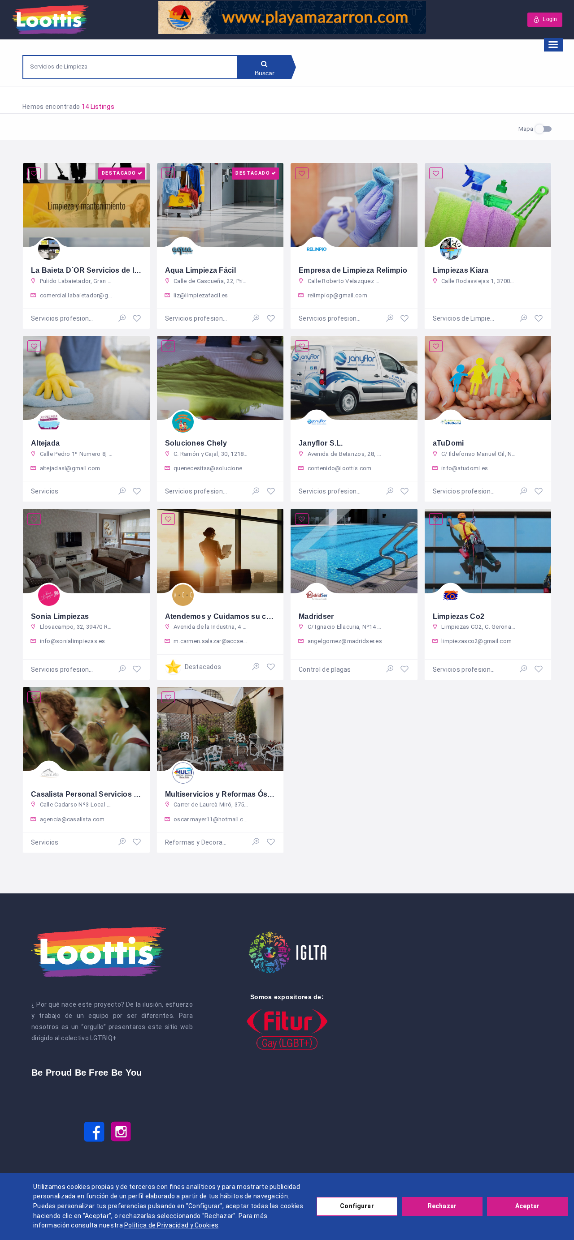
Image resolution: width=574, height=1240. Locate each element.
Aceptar (527, 1206)
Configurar (357, 1206)
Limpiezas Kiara (461, 270)
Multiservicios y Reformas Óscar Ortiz (231, 794)
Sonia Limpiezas (60, 616)
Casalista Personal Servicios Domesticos (103, 794)
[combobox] (130, 66)
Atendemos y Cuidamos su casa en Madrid (240, 616)
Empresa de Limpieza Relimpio (353, 270)
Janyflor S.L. (321, 443)
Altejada (45, 443)
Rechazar (442, 1206)
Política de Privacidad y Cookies (171, 1225)
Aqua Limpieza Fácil (200, 270)
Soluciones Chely (196, 443)
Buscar (265, 73)
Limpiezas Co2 (459, 616)
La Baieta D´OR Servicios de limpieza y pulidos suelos (126, 270)
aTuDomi (448, 443)
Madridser (316, 616)
